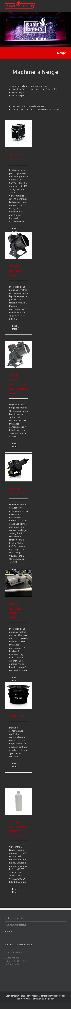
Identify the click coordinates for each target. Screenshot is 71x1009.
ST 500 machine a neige (16, 270)
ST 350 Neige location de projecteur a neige (18, 384)
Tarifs (9, 931)
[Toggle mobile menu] (64, 5)
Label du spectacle (16, 925)
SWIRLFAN (16, 716)
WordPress (25, 999)
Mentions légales (15, 918)
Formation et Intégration (43, 999)
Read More (14, 327)
